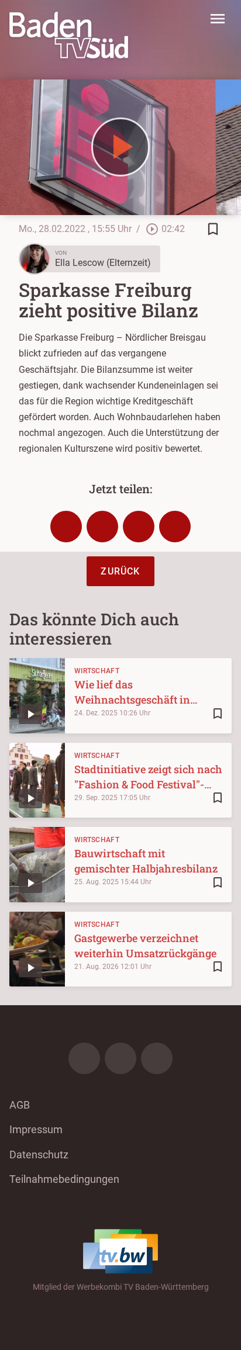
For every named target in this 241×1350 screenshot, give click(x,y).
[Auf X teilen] (102, 526)
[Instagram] (120, 1058)
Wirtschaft (96, 670)
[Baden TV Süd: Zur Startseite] (68, 35)
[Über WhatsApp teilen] (138, 526)
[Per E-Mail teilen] (175, 526)
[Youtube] (157, 1058)
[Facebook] (84, 1058)
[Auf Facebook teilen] (66, 526)
